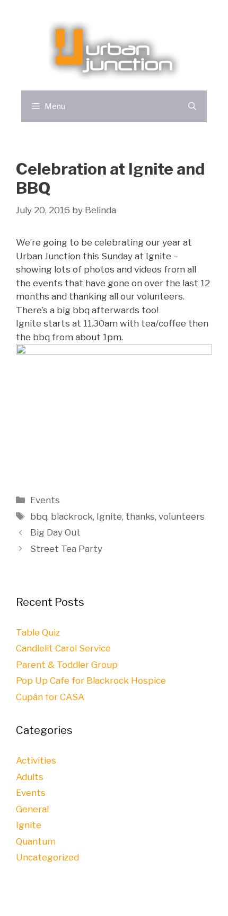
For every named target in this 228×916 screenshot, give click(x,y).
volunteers (182, 516)
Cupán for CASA (50, 697)
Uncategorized (47, 857)
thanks (140, 516)
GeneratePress (176, 899)
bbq (38, 516)
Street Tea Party (66, 548)
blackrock (72, 516)
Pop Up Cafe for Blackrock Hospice (91, 680)
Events (45, 500)
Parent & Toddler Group (67, 664)
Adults (29, 777)
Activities (36, 760)
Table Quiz (38, 632)
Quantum (36, 841)
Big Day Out (55, 532)
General (32, 809)
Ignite (109, 516)
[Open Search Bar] (192, 106)
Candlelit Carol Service (63, 648)
